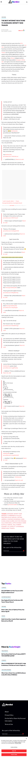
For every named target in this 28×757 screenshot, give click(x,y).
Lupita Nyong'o (17, 523)
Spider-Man (5, 528)
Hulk (3, 523)
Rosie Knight (5, 29)
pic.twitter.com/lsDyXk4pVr (10, 307)
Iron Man (8, 523)
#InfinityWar (14, 131)
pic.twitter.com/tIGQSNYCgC (11, 325)
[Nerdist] (14, 2)
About (7, 712)
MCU (21, 43)
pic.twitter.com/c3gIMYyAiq (10, 368)
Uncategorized (6, 669)
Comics (4, 587)
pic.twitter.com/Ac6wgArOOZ (11, 231)
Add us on (20, 30)
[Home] (7, 705)
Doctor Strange (20, 521)
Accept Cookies (14, 754)
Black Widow (12, 517)
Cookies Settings (14, 747)
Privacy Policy (9, 715)
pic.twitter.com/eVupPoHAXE (11, 455)
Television (5, 650)
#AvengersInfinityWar (11, 287)
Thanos (3, 52)
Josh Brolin (12, 205)
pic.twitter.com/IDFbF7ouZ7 (10, 218)
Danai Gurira (10, 521)
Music (3, 616)
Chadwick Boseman (13, 519)
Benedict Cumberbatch (9, 515)
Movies (4, 17)
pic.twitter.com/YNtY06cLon (10, 156)
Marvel (12, 58)
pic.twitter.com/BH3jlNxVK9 (10, 292)
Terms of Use (9, 724)
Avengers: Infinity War (14, 513)
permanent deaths (12, 504)
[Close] (26, 738)
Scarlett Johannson (16, 526)
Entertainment (6, 597)
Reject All (14, 750)
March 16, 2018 (20, 159)
